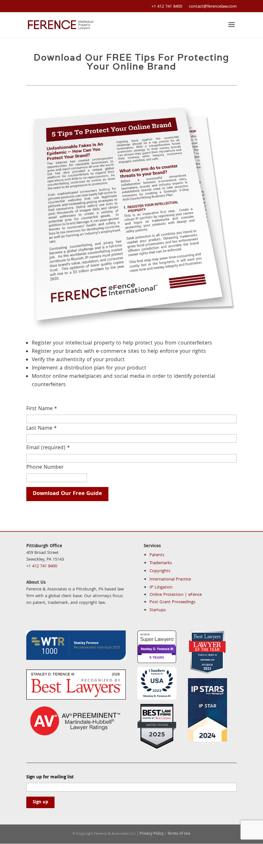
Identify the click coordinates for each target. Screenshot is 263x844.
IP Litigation (161, 587)
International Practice (170, 579)
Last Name (41, 428)
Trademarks (160, 563)
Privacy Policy (152, 834)
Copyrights (159, 571)
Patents (156, 555)
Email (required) (48, 448)
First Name (41, 409)
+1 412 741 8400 (166, 6)
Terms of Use (179, 834)
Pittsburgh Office (44, 546)
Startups (157, 610)
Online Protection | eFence (175, 594)
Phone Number (45, 467)
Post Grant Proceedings (172, 602)
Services (152, 546)
